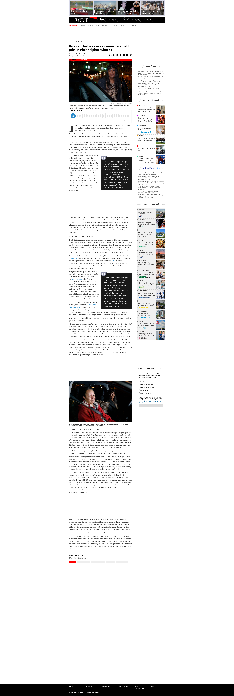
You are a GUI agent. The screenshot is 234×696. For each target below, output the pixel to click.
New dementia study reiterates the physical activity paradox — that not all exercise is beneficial (149, 85)
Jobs (140, 146)
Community (142, 301)
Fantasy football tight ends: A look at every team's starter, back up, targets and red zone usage (151, 93)
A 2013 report (74, 258)
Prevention (142, 126)
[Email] (127, 55)
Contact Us (106, 687)
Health (114, 19)
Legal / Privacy (123, 687)
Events (137, 19)
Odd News (105, 25)
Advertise (89, 687)
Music (141, 136)
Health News (143, 311)
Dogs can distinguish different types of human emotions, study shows (150, 173)
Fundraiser (142, 260)
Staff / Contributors (139, 687)
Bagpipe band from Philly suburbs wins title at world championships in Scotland (150, 80)
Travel (141, 240)
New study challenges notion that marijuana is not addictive (148, 191)
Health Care (142, 331)
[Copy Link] (130, 55)
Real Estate (142, 230)
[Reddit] (120, 55)
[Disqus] (100, 612)
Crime (97, 25)
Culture (126, 19)
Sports (148, 19)
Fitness (141, 210)
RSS (152, 687)
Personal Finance (144, 270)
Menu (72, 20)
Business (124, 25)
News (102, 19)
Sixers (141, 156)
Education (115, 25)
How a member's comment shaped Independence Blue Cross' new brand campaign (149, 187)
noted (114, 261)
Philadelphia (95, 562)
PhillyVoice (81, 20)
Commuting (83, 60)
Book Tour (142, 220)
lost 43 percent (77, 279)
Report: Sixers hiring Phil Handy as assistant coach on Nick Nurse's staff (149, 89)
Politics (82, 25)
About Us (72, 687)
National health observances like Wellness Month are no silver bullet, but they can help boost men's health (151, 182)
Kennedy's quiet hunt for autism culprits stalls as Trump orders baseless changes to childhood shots (151, 73)
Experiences (142, 115)
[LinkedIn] (117, 55)
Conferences (143, 291)
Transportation (110, 562)
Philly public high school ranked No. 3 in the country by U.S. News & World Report (150, 77)
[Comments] (123, 55)
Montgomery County (122, 562)
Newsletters (134, 25)
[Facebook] (110, 55)
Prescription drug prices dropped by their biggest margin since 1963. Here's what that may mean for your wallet (151, 196)
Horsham (102, 562)
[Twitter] (113, 55)
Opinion (90, 25)
